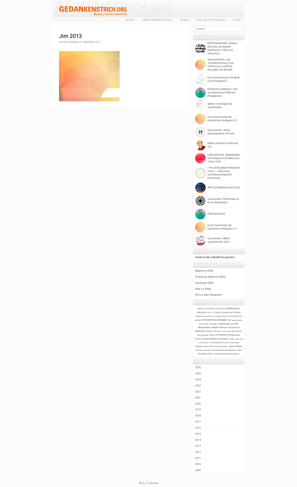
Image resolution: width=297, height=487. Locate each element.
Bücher (130, 19)
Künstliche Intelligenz (209, 324)
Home (236, 19)
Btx (239, 309)
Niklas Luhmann (213, 331)
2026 (198, 367)
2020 (198, 403)
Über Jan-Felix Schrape (211, 19)
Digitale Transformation (224, 312)
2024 (198, 379)
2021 (198, 397)
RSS (210, 270)
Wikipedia (206, 346)
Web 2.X (199, 289)
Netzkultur (200, 331)
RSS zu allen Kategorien (208, 294)
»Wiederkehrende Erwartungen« (227, 354)
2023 (198, 385)
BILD (224, 309)
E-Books (237, 312)
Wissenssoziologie (218, 346)
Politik (212, 335)
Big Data (220, 309)
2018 (198, 415)
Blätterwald (232, 308)
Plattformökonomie (203, 335)
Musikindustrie (234, 328)
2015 (198, 433)
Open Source (236, 331)
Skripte (184, 19)
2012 (198, 452)
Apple (199, 308)
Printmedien (221, 335)
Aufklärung (212, 308)
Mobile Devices (219, 327)
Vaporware (199, 346)
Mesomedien (204, 327)
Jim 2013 (70, 36)
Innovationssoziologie (214, 319)
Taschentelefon (203, 343)
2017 (198, 421)
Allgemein (200, 270)
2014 (198, 440)
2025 (198, 373)
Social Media (209, 338)
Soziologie (201, 282)
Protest (198, 339)
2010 (198, 464)
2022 (198, 391)
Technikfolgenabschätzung (218, 343)
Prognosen (234, 334)
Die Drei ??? (210, 312)
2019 (198, 409)
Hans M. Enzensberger (214, 316)
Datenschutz (202, 312)
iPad (229, 320)
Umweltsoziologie (233, 343)
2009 (198, 470)
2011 (198, 458)
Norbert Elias (226, 331)
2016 (198, 427)
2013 (198, 446)
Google (198, 316)
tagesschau (239, 339)
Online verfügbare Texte (157, 19)
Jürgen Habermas (237, 320)
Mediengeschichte (228, 324)
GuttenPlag (204, 316)
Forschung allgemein (207, 276)
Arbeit (204, 309)
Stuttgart (231, 339)
